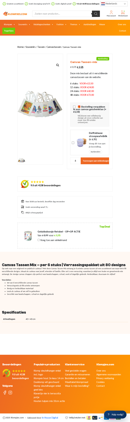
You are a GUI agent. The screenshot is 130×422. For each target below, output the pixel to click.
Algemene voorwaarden (108, 374)
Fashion (60, 24)
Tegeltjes (8, 30)
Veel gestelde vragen (75, 370)
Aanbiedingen (90, 24)
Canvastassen (54, 46)
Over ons (122, 24)
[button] (58, 65)
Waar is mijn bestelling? (77, 385)
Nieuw (102, 24)
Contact (122, 30)
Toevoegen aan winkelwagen (96, 161)
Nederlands (111, 3)
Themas (73, 24)
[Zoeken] (96, 14)
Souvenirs (22, 24)
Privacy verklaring (105, 378)
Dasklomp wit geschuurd (46, 382)
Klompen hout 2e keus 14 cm (49, 378)
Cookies (100, 382)
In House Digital (50, 417)
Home (20, 46)
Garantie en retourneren (77, 374)
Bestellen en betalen (75, 378)
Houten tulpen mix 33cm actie (49, 401)
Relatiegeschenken (42, 24)
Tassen (41, 46)
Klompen (8, 24)
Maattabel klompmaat (76, 382)
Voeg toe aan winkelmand (53, 240)
